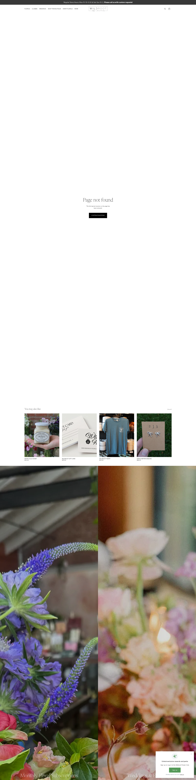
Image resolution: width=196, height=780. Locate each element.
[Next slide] (94, 435)
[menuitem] (76, 9)
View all (169, 409)
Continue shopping (98, 215)
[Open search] (165, 9)
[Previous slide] (65, 435)
